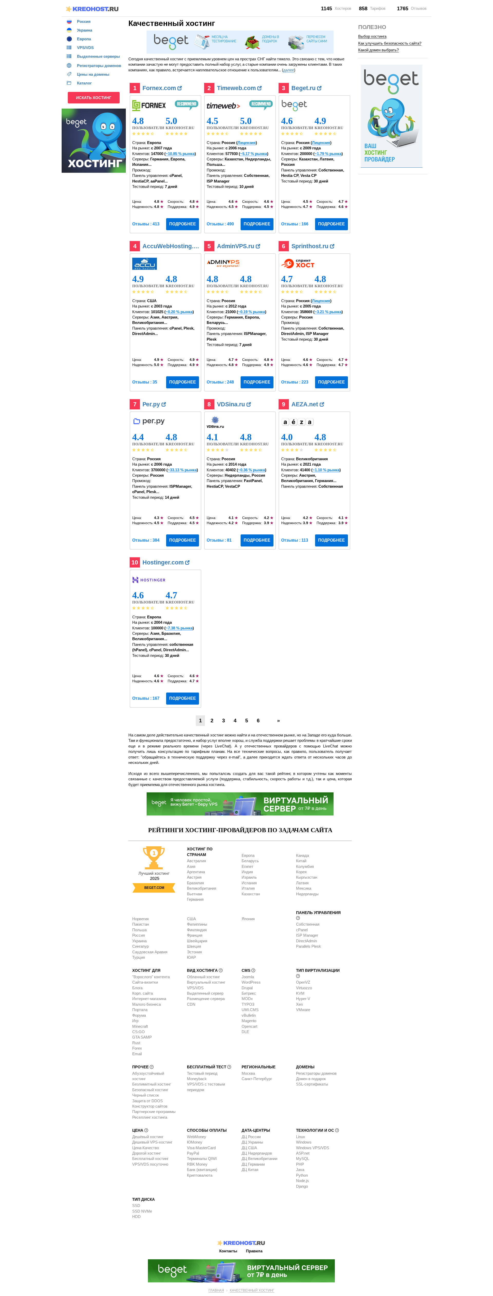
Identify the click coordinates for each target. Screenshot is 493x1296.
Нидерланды (307, 894)
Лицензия (247, 142)
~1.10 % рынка (325, 470)
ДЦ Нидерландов (257, 1153)
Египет (247, 866)
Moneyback (197, 1079)
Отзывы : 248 (220, 382)
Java (300, 1169)
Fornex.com (160, 88)
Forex (137, 1048)
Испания (249, 883)
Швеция (194, 946)
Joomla (248, 977)
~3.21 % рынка (328, 312)
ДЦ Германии (253, 1164)
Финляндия (197, 930)
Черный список (145, 1095)
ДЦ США (249, 1148)
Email (137, 1054)
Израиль (249, 877)
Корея (301, 872)
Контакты (228, 1251)
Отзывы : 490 (220, 224)
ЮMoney (194, 1142)
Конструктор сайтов (149, 1106)
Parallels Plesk (308, 946)
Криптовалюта (199, 1175)
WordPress (251, 982)
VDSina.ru (231, 404)
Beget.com (154, 888)
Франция (194, 935)
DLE (245, 1032)
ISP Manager (307, 935)
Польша (139, 930)
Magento (249, 1021)
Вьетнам (194, 894)
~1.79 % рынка (328, 153)
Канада (302, 855)
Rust (136, 1043)
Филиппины (197, 924)
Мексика (303, 888)
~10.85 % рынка (180, 153)
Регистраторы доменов (316, 1073)
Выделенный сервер (205, 993)
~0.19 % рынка (251, 312)
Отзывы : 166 (294, 224)
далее (288, 70)
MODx (247, 998)
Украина (139, 941)
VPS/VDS (195, 988)
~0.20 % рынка (179, 312)
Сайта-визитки (145, 982)
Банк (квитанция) (202, 1169)
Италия (248, 888)
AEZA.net (305, 404)
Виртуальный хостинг (206, 982)
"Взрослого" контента (151, 977)
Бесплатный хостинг (150, 1158)
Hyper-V (303, 998)
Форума (139, 1015)
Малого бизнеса (146, 1004)
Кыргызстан (306, 877)
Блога (137, 988)
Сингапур (140, 946)
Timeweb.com (237, 88)
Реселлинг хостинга (149, 1117)
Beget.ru (304, 88)
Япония (248, 919)
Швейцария (197, 941)
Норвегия (140, 919)
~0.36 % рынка (251, 470)
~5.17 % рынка (253, 153)
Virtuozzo (304, 988)
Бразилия (195, 883)
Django (302, 1186)
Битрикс (249, 993)
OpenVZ (303, 982)
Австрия (194, 877)
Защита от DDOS (147, 1101)
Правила (254, 1251)
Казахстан (251, 894)
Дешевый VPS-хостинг (152, 1142)
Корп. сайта (142, 993)
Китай (301, 861)
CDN (191, 1004)
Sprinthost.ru (310, 246)
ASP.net (302, 1153)
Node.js (302, 1180)
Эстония (194, 952)
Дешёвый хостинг (147, 1137)
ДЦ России (251, 1137)
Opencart (249, 1026)
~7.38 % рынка (179, 628)
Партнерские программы (154, 1111)
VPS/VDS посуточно (150, 1164)
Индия (247, 872)
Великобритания (201, 888)
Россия (138, 935)
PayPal (193, 1153)
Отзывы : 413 (145, 224)
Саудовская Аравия (149, 952)
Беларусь (250, 861)
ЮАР (191, 957)
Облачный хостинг (203, 977)
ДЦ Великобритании (259, 1158)
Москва (248, 1073)
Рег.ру (152, 404)
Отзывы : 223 (294, 382)
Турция (138, 957)
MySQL (302, 1158)
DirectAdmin (306, 941)
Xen (299, 1004)
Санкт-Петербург (257, 1079)
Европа (248, 855)
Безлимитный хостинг (151, 1084)
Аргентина (196, 872)
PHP (300, 1164)
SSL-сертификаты (312, 1084)
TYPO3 (248, 1004)
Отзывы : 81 (219, 540)
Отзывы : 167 (145, 698)
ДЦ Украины (252, 1142)
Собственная (307, 924)
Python (302, 1175)
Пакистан (140, 924)
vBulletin (249, 1015)
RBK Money (197, 1164)
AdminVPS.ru (236, 246)
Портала (139, 1009)
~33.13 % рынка (182, 470)
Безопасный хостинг (150, 1090)
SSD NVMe (142, 1211)
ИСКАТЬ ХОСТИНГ (93, 97)
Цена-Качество (145, 1148)
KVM (300, 993)
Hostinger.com (164, 562)
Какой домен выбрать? (378, 50)
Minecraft (140, 1026)
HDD (136, 1216)
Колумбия (305, 866)
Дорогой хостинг (146, 1153)
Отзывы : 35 (144, 382)
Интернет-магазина (149, 998)
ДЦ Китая (250, 1169)
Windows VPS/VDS (312, 1148)
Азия (191, 866)
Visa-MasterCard (201, 1148)
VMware (303, 1009)
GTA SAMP (142, 1037)
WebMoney (196, 1137)
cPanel (302, 930)
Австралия (196, 861)
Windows (303, 1142)
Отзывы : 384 (145, 540)
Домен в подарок (311, 1079)
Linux (300, 1137)
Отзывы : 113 (294, 540)
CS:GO (138, 1032)
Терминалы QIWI (202, 1158)
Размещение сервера (206, 998)
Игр (135, 1021)
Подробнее (182, 224)
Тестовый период (202, 1073)
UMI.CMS (250, 1009)
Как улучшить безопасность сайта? (389, 43)
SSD (136, 1205)
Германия (195, 899)
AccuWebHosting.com (172, 246)
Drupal (247, 988)
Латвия (302, 883)
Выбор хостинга (372, 36)
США (191, 919)
